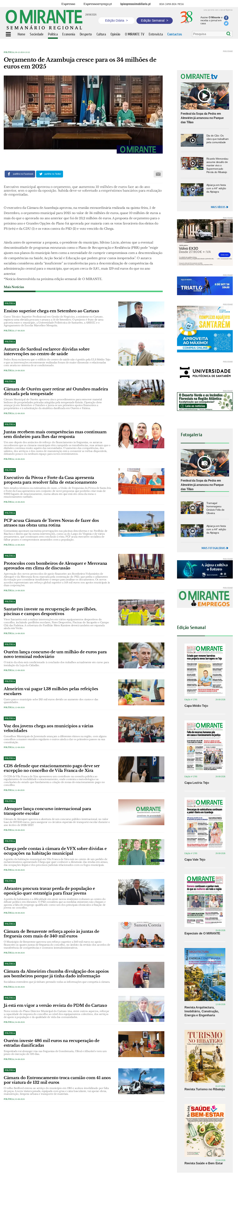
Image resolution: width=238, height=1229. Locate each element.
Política (9, 52)
